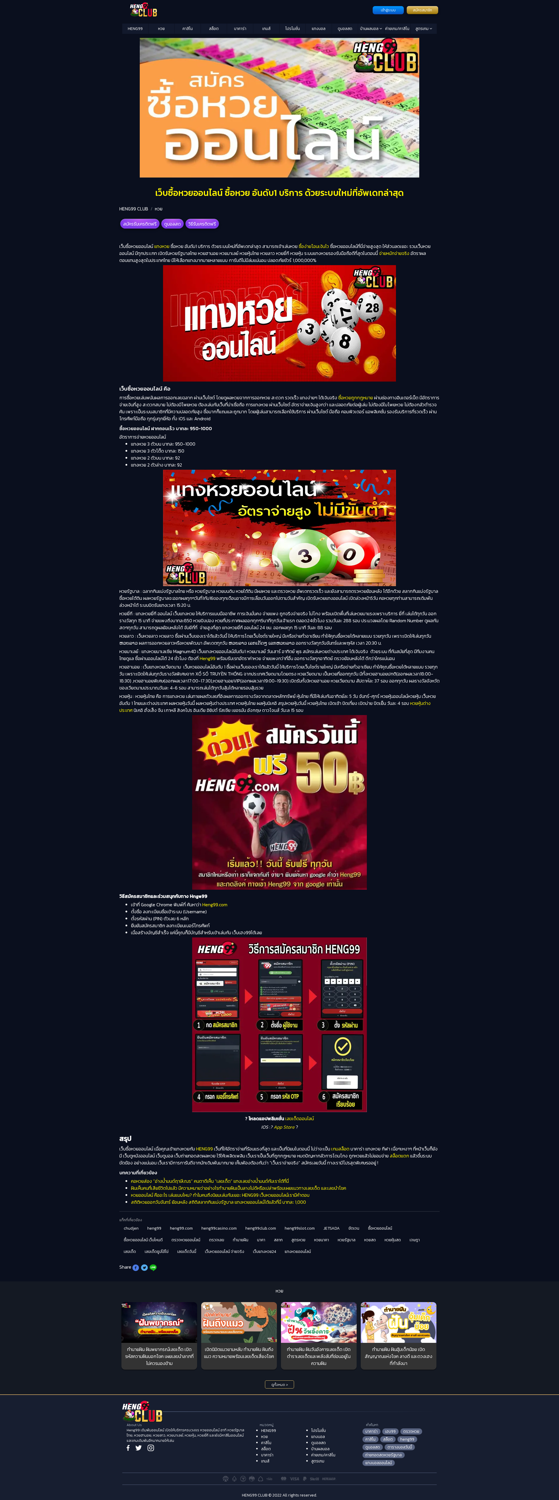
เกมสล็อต (340, 1148)
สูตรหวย (298, 1240)
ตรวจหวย (411, 1431)
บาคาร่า (240, 29)
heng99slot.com (300, 1228)
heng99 (154, 1228)
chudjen (131, 1228)
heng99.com (181, 1228)
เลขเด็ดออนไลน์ (299, 1118)
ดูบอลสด (345, 29)
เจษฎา (415, 1240)
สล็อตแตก (399, 1155)
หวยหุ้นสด (393, 1240)
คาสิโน (188, 29)
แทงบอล (319, 29)
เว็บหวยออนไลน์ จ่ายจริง (224, 1252)
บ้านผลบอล (369, 29)
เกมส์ (266, 29)
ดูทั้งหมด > (279, 1384)
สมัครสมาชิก (422, 10)
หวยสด (370, 1240)
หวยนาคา (321, 1240)
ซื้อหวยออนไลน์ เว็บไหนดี (143, 1240)
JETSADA (331, 1228)
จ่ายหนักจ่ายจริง (394, 253)
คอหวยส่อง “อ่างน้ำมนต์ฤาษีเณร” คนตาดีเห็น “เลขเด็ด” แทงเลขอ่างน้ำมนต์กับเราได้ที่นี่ (210, 1181)
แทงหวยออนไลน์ (298, 1252)
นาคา (261, 1240)
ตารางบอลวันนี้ (400, 1447)
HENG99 (135, 29)
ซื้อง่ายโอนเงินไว (314, 246)
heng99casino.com (219, 1228)
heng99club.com (260, 1228)
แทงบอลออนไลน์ (378, 1463)
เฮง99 (390, 1431)
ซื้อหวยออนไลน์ (380, 1228)
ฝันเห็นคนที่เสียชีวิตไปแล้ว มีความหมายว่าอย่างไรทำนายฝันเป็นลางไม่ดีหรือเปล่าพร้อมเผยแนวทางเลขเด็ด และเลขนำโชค (238, 1188)
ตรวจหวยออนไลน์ (185, 1240)
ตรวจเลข (216, 1240)
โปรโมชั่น (292, 29)
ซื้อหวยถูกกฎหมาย (355, 397)
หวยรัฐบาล (346, 1240)
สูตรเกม (422, 29)
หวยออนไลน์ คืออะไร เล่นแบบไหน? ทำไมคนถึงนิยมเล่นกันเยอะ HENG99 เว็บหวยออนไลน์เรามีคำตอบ (220, 1195)
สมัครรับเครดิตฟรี (140, 223)
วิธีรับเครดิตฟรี (202, 223)
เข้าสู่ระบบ (388, 10)
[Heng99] (246, 9)
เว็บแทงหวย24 (264, 1252)
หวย (161, 29)
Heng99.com (214, 904)
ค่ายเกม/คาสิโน (397, 29)
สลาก (278, 1240)
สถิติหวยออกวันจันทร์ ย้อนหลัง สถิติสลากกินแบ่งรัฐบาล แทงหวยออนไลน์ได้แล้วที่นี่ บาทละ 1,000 (218, 1201)
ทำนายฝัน (240, 1240)
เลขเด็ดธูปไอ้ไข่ (157, 1252)
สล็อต (214, 29)
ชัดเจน (354, 1228)
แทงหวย (161, 246)
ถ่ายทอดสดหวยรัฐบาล (383, 1455)
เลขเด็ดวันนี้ (186, 1252)
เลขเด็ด (130, 1252)
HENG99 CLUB (133, 208)
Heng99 (207, 658)
